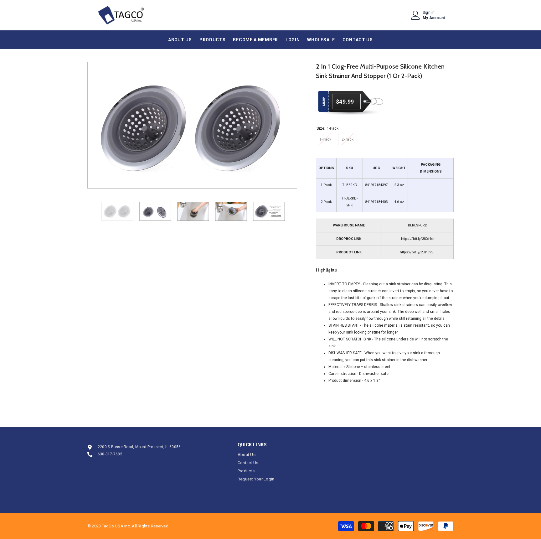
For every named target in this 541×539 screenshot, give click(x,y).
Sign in (429, 12)
